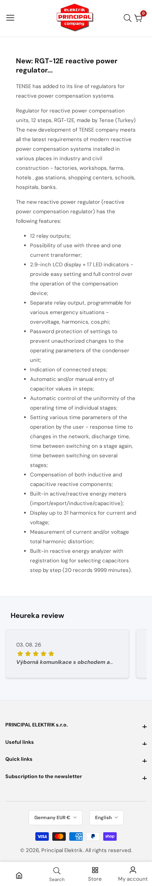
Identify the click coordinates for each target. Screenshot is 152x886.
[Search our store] (129, 18)
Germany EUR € (52, 818)
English (104, 818)
